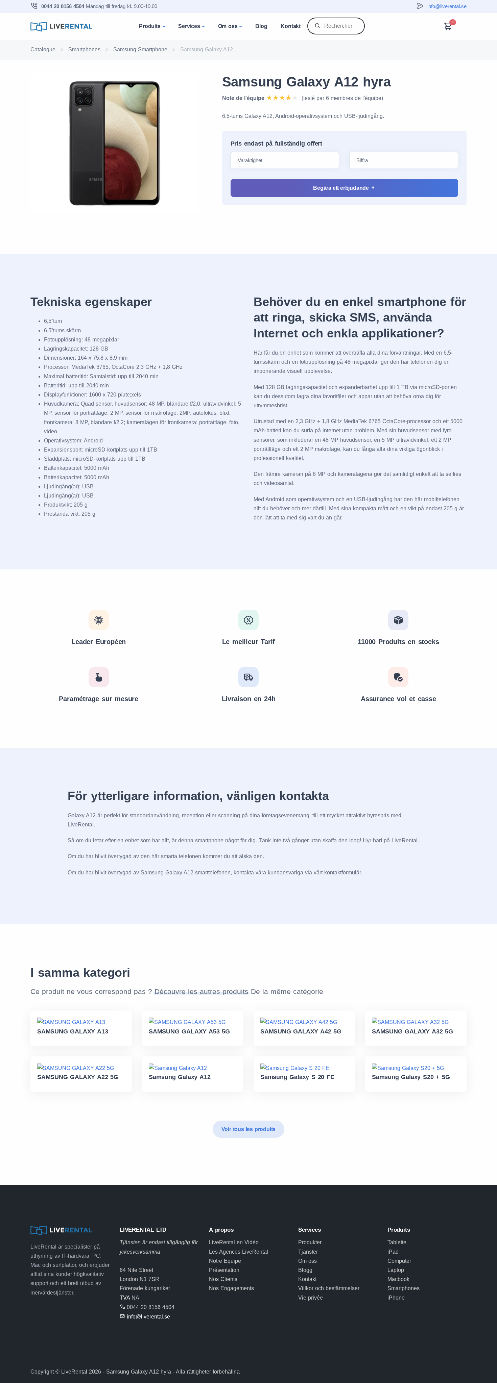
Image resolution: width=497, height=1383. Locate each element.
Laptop (395, 1270)
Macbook (398, 1279)
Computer (399, 1261)
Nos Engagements (231, 1288)
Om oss (228, 26)
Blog (261, 26)
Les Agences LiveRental (238, 1252)
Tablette (396, 1242)
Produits (149, 26)
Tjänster (308, 1252)
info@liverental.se (447, 6)
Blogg (305, 1270)
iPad (393, 1252)
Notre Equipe (225, 1261)
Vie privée (310, 1298)
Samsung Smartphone (140, 49)
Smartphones (84, 49)
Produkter (310, 1242)
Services (189, 26)
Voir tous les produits (248, 1129)
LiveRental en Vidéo (234, 1242)
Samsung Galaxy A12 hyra (306, 81)
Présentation (224, 1270)
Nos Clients (223, 1279)
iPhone (396, 1298)
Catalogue (42, 49)
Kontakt (291, 26)
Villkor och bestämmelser (328, 1288)
